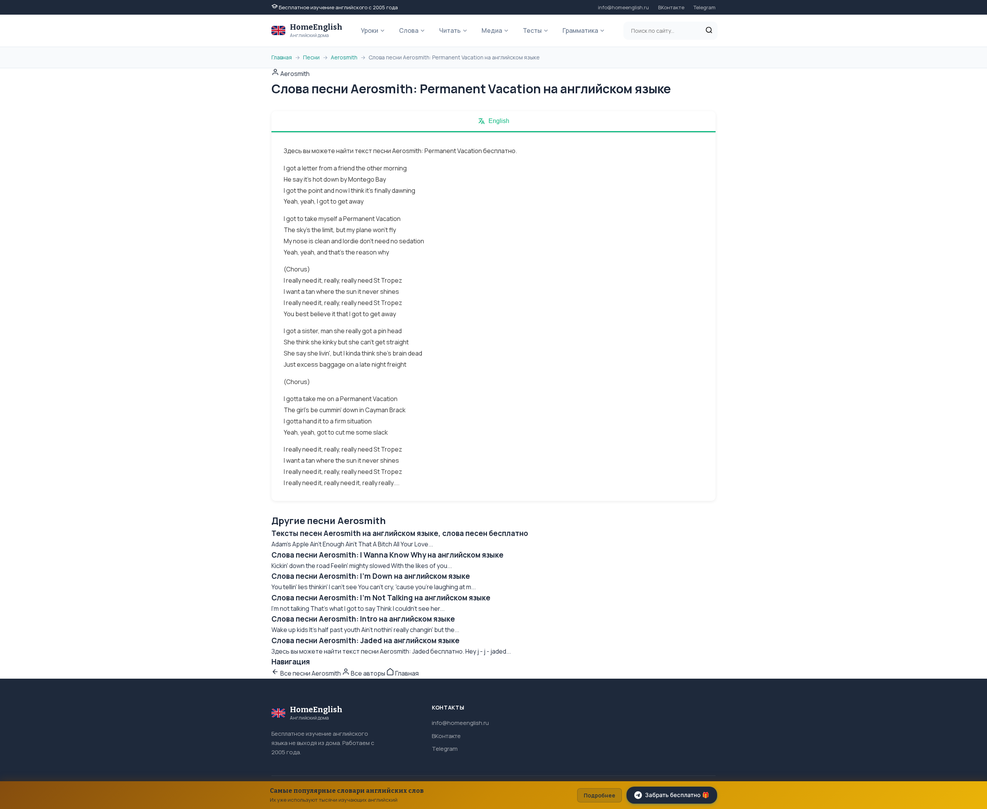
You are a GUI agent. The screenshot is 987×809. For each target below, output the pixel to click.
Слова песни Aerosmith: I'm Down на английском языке (370, 576)
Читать (450, 30)
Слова (408, 30)
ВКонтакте (671, 7)
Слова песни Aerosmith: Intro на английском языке (363, 619)
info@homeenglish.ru (623, 7)
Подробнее (599, 795)
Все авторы (368, 673)
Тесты (532, 30)
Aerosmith (344, 57)
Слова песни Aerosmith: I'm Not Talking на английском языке (380, 598)
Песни (311, 57)
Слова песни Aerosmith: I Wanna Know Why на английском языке (387, 555)
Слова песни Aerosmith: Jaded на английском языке (365, 640)
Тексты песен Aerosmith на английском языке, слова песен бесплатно (399, 533)
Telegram (705, 7)
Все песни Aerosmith (310, 673)
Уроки (369, 30)
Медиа (492, 30)
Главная (281, 57)
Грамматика (580, 30)
